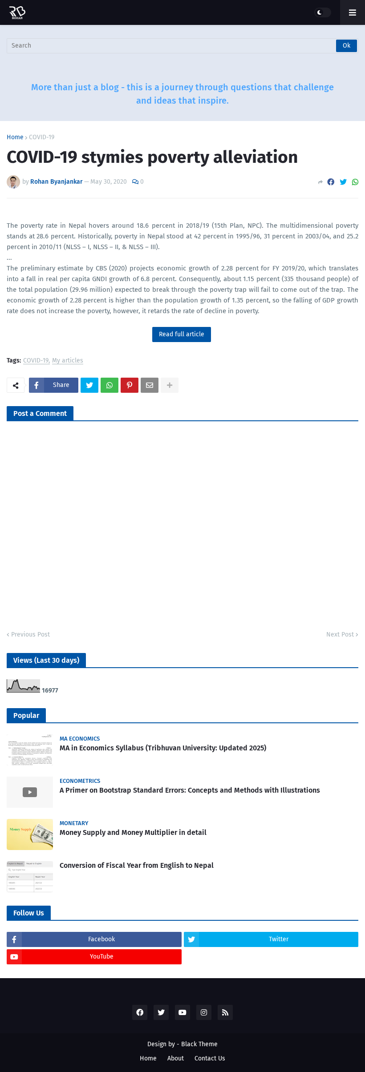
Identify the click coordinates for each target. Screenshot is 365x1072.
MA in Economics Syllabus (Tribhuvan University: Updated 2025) (163, 748)
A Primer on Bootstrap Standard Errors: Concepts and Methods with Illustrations (190, 790)
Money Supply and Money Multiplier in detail (133, 832)
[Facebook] (330, 182)
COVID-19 (41, 137)
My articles (67, 361)
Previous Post (30, 634)
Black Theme (199, 1044)
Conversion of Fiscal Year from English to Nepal (137, 865)
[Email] (149, 385)
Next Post (340, 634)
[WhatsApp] (355, 182)
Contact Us (210, 1058)
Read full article (181, 334)
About (175, 1058)
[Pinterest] (129, 385)
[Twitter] (343, 182)
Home (15, 137)
